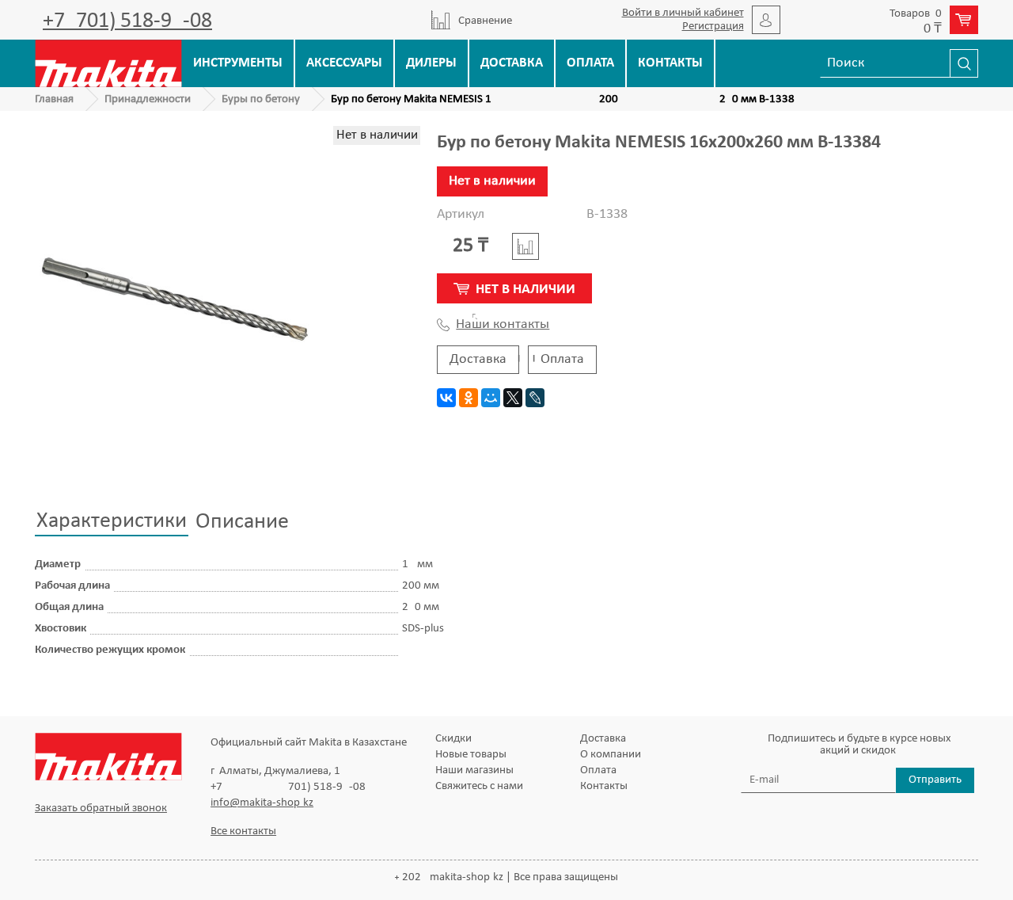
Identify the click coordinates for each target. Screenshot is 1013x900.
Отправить (935, 780)
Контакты (670, 63)
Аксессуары (344, 63)
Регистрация (713, 26)
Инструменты (238, 63)
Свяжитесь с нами (479, 786)
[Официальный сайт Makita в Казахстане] (108, 63)
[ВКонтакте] (446, 397)
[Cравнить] (525, 246)
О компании (610, 755)
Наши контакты (502, 325)
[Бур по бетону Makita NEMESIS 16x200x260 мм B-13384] (174, 300)
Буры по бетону (261, 99)
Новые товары (470, 755)
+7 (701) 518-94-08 (127, 21)
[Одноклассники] (468, 397)
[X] (512, 397)
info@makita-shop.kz (262, 803)
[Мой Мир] (490, 397)
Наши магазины (474, 770)
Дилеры (431, 63)
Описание (242, 522)
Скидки (453, 739)
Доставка (511, 63)
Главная (54, 99)
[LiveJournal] (534, 397)
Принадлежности (147, 99)
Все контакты (243, 831)
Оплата (590, 63)
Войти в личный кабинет (683, 13)
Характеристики (111, 521)
